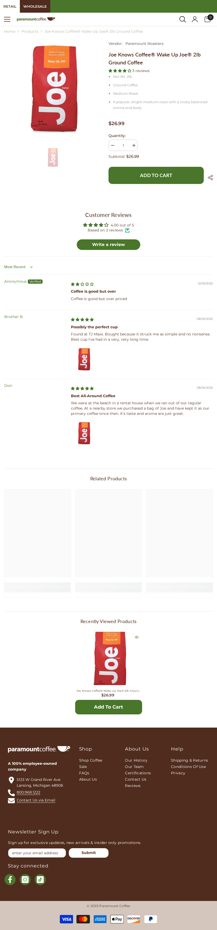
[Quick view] (137, 637)
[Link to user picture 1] (83, 359)
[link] (37, 584)
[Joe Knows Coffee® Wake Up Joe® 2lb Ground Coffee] (108, 665)
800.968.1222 (28, 792)
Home (9, 31)
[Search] (182, 19)
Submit (89, 852)
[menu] (7, 19)
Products (29, 31)
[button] (120, 70)
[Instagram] (25, 879)
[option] (52, 88)
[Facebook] (10, 879)
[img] (82, 284)
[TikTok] (40, 879)
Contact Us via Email (36, 800)
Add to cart (156, 175)
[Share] (208, 177)
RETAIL (9, 6)
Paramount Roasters (144, 43)
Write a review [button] (108, 244)
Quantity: (117, 135)
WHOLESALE (35, 6)
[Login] (194, 19)
